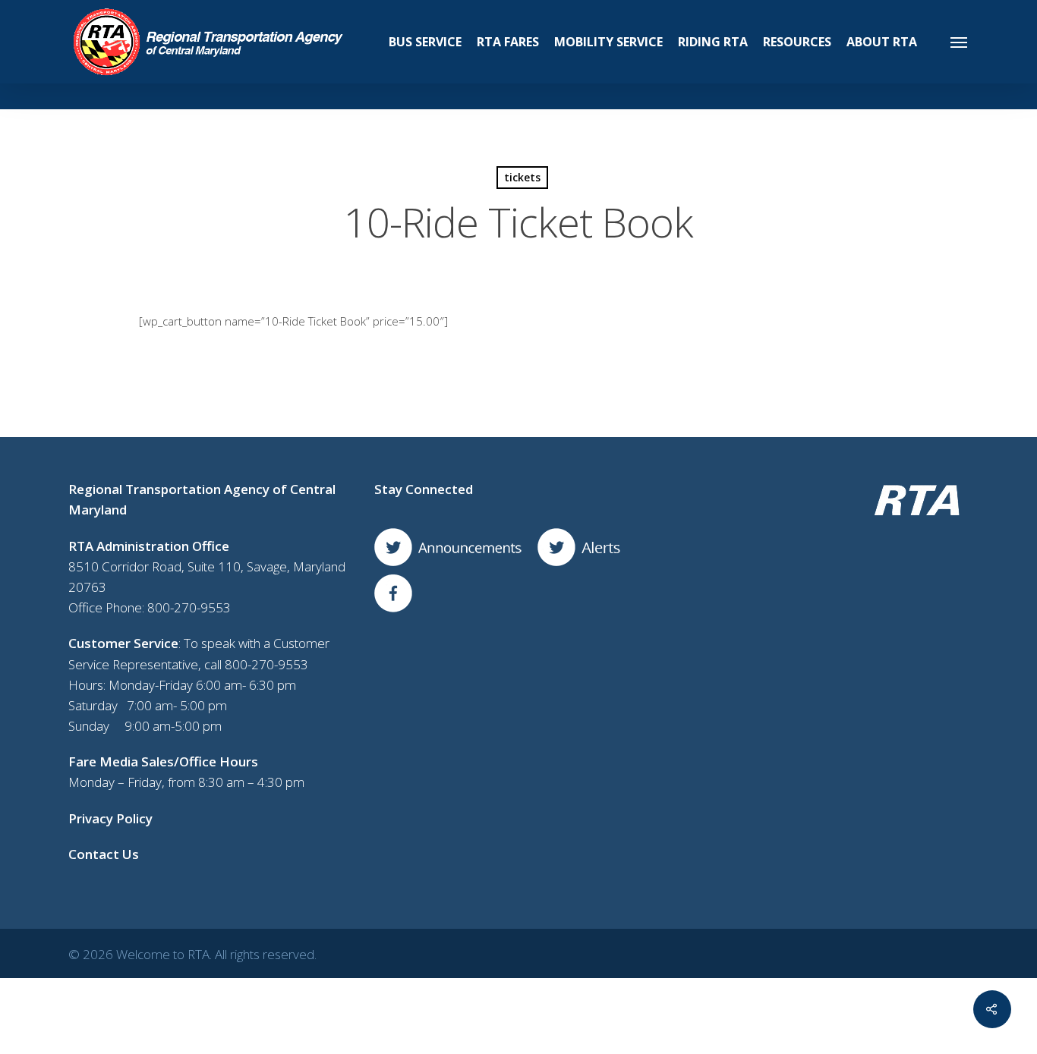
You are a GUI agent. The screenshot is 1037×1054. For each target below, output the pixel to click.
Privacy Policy (110, 818)
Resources (797, 42)
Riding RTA (713, 42)
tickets (522, 177)
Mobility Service (608, 42)
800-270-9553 (189, 607)
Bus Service (425, 42)
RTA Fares (508, 42)
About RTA (881, 42)
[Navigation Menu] (959, 41)
